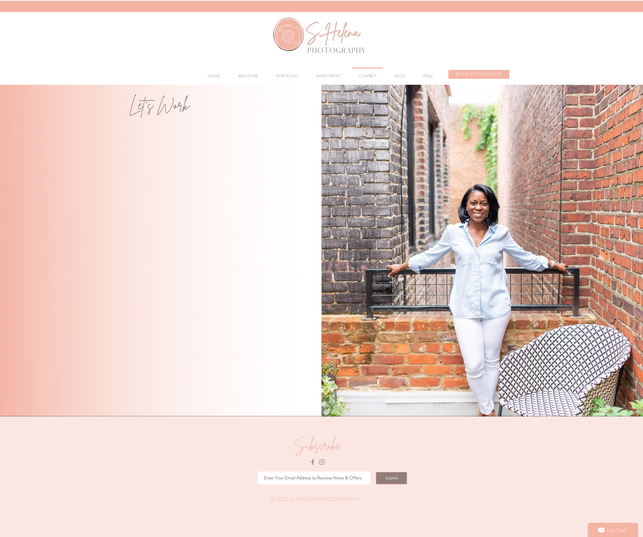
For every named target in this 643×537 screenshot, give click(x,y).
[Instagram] (322, 462)
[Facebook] (312, 462)
